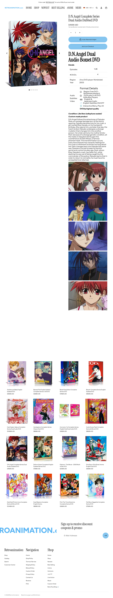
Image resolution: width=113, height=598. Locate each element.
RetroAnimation (14, 595)
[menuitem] (78, 8)
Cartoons (50, 571)
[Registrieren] (106, 535)
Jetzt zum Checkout (88, 46)
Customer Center (9, 565)
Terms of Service (31, 561)
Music (49, 580)
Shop (6, 555)
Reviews (28, 580)
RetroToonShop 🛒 (53, 587)
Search (6, 561)
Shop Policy (29, 558)
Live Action (51, 577)
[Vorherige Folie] (6, 53)
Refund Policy (30, 568)
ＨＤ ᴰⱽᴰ (50, 574)
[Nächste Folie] (60, 53)
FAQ (27, 584)
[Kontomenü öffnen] (101, 7)
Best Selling (51, 565)
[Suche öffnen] (96, 7)
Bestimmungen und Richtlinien (30, 595)
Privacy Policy (30, 574)
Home (28, 555)
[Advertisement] (56, 339)
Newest (50, 561)
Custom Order (30, 571)
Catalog (6, 558)
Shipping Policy (30, 565)
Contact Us (29, 577)
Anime (50, 568)
